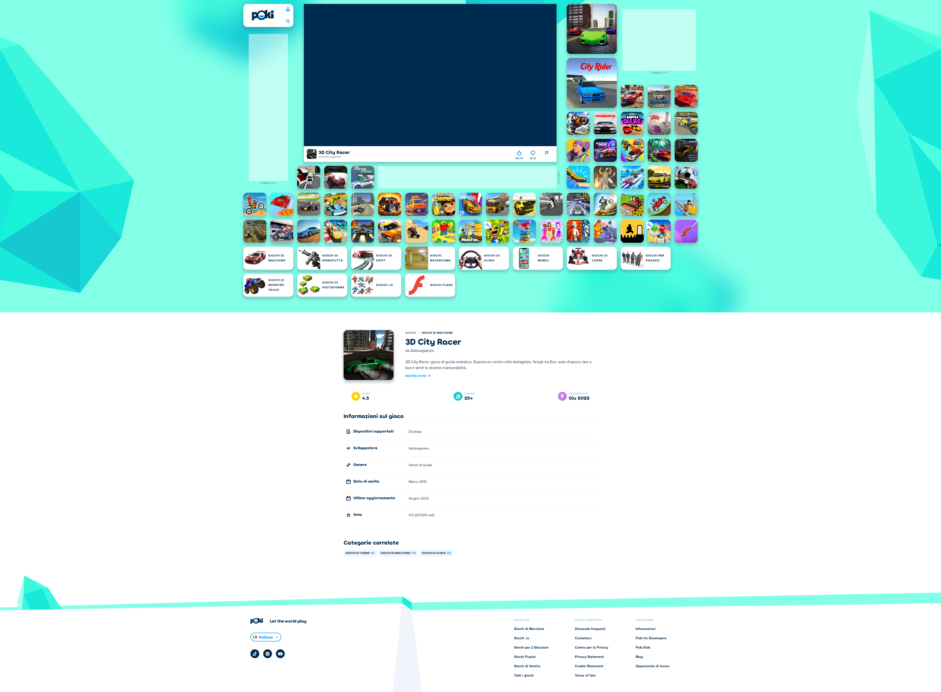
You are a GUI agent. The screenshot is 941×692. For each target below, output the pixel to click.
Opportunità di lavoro (652, 666)
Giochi (410, 333)
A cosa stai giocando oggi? (288, 21)
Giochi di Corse (360, 553)
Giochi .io (521, 638)
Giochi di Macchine (437, 333)
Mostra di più (415, 375)
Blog (639, 657)
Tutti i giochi (524, 675)
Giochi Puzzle (525, 657)
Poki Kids (643, 647)
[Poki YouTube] (280, 653)
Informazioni (646, 629)
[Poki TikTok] (254, 653)
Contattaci (583, 638)
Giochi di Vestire (527, 666)
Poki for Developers (651, 638)
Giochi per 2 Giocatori (531, 647)
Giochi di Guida (436, 553)
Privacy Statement (589, 657)
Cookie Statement (589, 666)
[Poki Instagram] (267, 653)
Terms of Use (585, 675)
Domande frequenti (590, 629)
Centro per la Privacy (591, 647)
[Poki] (262, 15)
